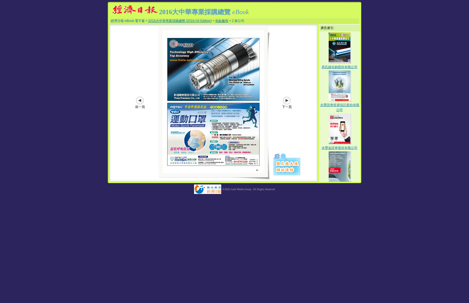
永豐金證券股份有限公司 (339, 148)
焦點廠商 (221, 21)
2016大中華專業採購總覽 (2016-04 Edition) (180, 21)
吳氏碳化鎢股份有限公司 (339, 67)
